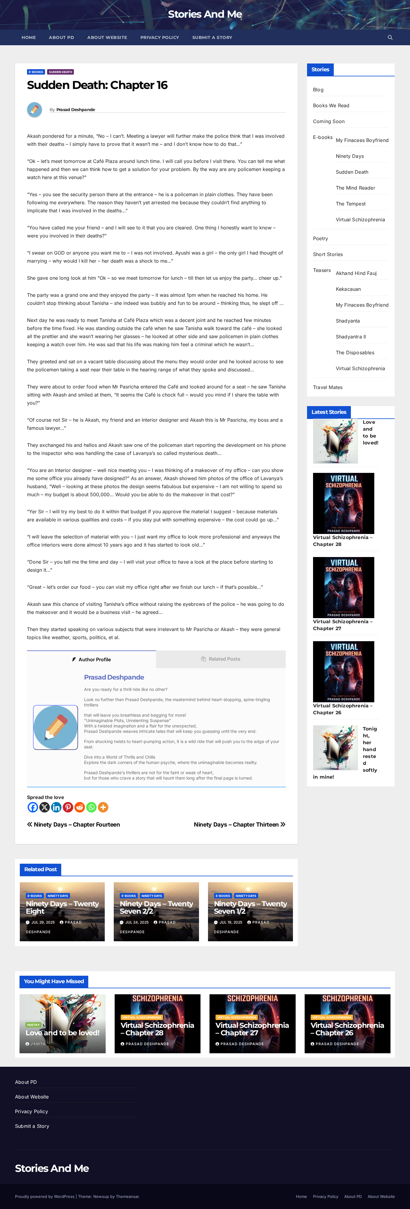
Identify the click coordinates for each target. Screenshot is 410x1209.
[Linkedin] (56, 807)
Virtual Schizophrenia (360, 220)
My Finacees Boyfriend (362, 140)
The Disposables (355, 352)
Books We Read (331, 105)
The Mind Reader (355, 188)
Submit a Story (212, 37)
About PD (61, 37)
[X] (44, 807)
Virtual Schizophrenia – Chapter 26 (347, 1029)
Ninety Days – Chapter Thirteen (237, 824)
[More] (103, 807)
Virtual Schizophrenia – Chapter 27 (252, 1029)
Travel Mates (327, 387)
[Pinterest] (68, 807)
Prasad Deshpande (75, 109)
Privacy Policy (159, 37)
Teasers (322, 270)
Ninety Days (58, 896)
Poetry (320, 238)
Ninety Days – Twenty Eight (62, 907)
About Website (107, 37)
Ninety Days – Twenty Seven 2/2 (156, 907)
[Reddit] (79, 807)
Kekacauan (348, 289)
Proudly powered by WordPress (45, 1196)
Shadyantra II (351, 337)
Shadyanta (348, 321)
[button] (390, 37)
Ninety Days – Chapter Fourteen (76, 824)
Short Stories (328, 254)
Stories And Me (205, 14)
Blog (318, 90)
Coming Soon (329, 121)
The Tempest (351, 204)
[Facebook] (33, 807)
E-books (36, 72)
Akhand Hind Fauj (356, 273)
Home (29, 37)
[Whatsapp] (91, 807)
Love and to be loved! (62, 1032)
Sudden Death (60, 72)
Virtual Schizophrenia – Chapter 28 (157, 1029)
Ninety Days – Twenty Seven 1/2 (250, 907)
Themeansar (127, 1196)
